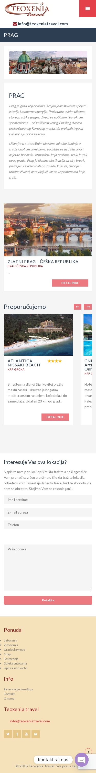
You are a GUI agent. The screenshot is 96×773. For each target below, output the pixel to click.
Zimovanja (11, 645)
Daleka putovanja (15, 663)
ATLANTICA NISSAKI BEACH (24, 362)
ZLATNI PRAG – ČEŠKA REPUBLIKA (43, 261)
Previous (77, 307)
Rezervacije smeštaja (18, 689)
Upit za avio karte (15, 668)
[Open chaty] (82, 760)
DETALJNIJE (70, 283)
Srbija (7, 654)
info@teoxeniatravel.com (30, 721)
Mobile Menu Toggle (87, 8)
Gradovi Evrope (14, 649)
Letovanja (10, 640)
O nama (9, 698)
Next (88, 307)
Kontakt (9, 694)
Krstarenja (11, 659)
